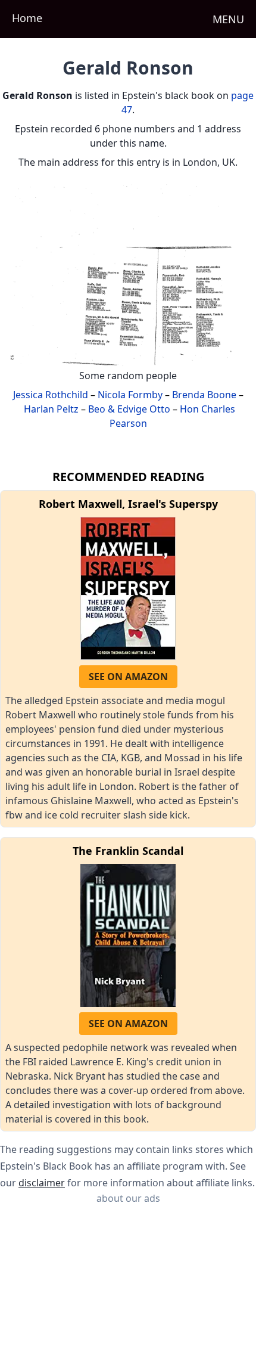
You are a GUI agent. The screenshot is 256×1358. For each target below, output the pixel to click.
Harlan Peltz (51, 409)
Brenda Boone (204, 394)
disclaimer (41, 1182)
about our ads (128, 1198)
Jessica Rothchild (50, 394)
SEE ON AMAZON (128, 676)
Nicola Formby (130, 394)
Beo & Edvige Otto (129, 409)
